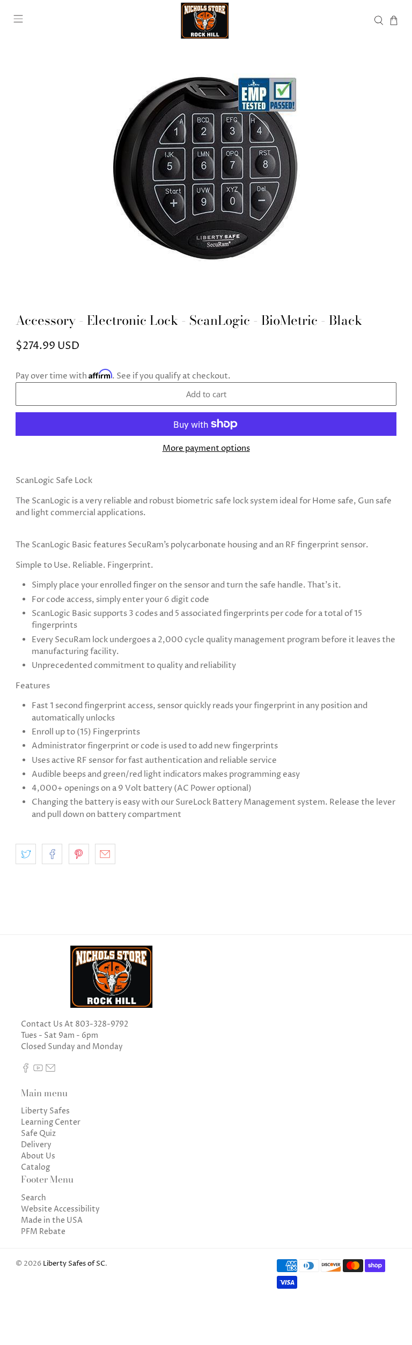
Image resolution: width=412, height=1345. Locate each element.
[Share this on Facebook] (52, 854)
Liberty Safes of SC (74, 1263)
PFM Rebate (43, 1232)
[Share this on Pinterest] (79, 854)
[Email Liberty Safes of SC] (50, 1070)
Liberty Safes (45, 1111)
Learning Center (50, 1122)
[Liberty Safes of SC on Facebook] (26, 1070)
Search (33, 1198)
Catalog (35, 1167)
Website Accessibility (60, 1209)
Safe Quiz (38, 1133)
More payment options (206, 449)
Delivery (36, 1145)
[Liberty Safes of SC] (206, 21)
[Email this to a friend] (105, 854)
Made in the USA (52, 1220)
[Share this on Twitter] (26, 854)
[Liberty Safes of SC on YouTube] (38, 1070)
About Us (38, 1156)
